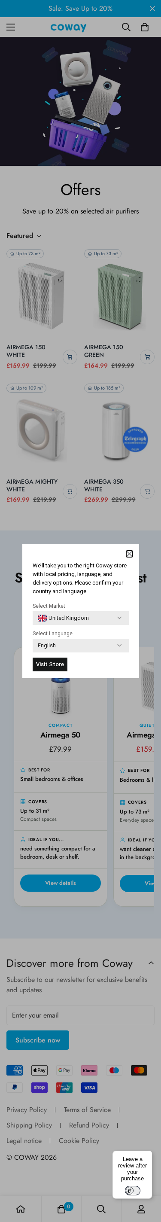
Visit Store (50, 664)
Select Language (53, 634)
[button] (129, 554)
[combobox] (63, 618)
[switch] (132, 1190)
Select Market (49, 606)
